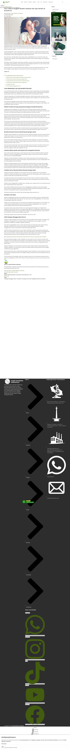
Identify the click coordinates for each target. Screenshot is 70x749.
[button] (3, 747)
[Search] (66, 2)
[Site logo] (6, 2)
